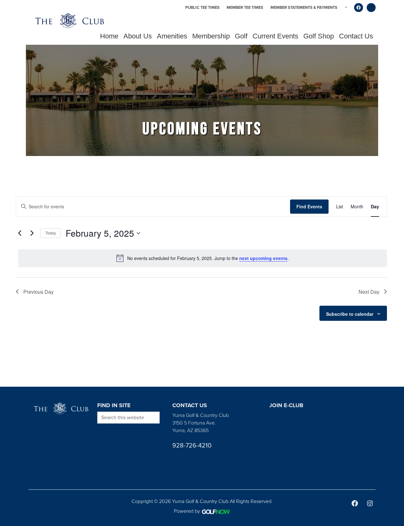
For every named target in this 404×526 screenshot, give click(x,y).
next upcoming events (263, 258)
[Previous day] (19, 233)
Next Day (369, 291)
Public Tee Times (202, 7)
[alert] (202, 258)
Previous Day (38, 291)
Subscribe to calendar (349, 314)
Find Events (309, 206)
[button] (137, 36)
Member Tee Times (245, 7)
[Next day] (32, 233)
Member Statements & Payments (303, 7)
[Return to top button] (395, 379)
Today (50, 232)
